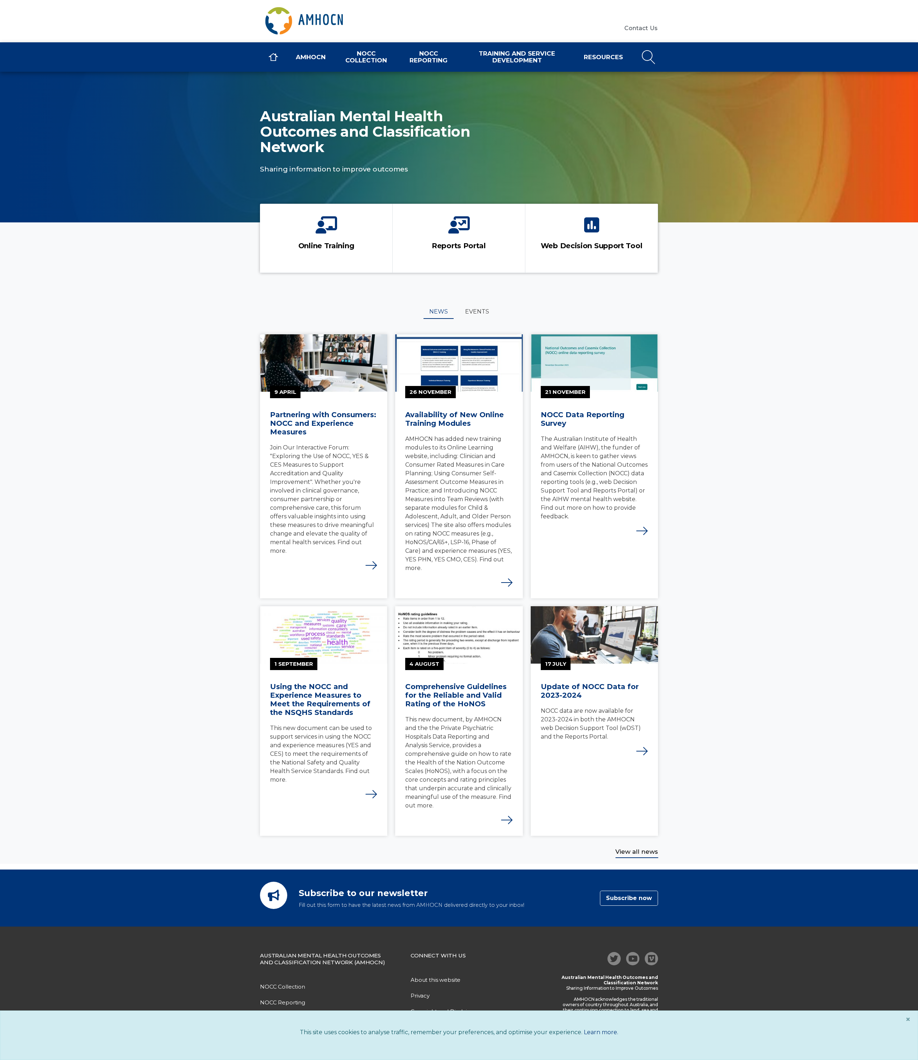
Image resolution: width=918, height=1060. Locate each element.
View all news (636, 851)
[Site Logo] (319, 20)
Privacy (420, 995)
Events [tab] (477, 311)
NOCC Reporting (429, 57)
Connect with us (438, 955)
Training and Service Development (517, 57)
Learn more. (601, 1032)
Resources (603, 57)
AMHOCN (311, 57)
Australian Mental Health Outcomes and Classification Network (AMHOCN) (322, 959)
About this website (435, 979)
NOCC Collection (366, 57)
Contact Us (641, 28)
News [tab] (438, 311)
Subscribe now (629, 898)
